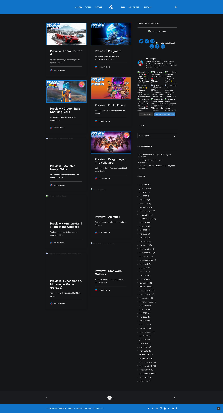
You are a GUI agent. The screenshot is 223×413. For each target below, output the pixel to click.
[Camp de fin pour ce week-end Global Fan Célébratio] (157, 104)
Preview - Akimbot (107, 216)
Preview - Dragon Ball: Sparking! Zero (65, 110)
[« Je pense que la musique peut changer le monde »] (171, 104)
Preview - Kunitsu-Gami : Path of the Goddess (66, 225)
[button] (176, 7)
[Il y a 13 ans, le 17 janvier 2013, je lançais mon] (157, 90)
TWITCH (88, 7)
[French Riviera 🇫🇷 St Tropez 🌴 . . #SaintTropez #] (144, 77)
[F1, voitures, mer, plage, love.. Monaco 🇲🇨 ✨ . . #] (157, 77)
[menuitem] (79, 7)
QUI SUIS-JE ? (134, 7)
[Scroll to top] (218, 408)
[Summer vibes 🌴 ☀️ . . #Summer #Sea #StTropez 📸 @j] (144, 90)
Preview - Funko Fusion (110, 105)
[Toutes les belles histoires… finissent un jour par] (171, 90)
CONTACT (147, 7)
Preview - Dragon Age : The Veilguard (110, 161)
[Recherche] (157, 135)
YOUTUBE (98, 7)
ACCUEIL (78, 7)
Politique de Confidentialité (94, 408)
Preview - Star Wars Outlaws (108, 272)
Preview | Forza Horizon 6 (66, 52)
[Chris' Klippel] (111, 7)
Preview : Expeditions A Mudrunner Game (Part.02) (66, 284)
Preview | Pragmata (108, 51)
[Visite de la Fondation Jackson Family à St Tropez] (171, 77)
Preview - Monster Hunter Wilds (62, 167)
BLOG (123, 7)
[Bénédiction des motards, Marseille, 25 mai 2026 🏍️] (144, 104)
